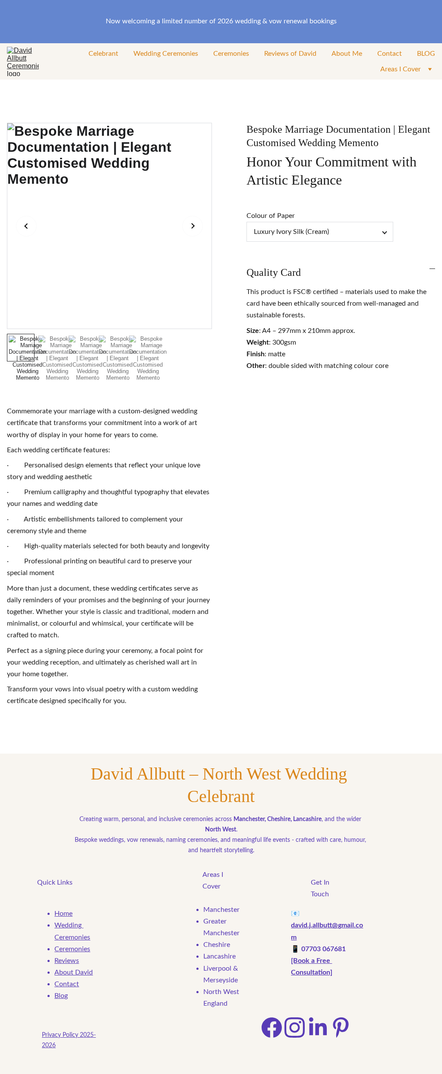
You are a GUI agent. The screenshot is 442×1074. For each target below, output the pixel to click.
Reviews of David (290, 53)
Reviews (66, 960)
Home (63, 913)
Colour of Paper (270, 215)
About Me (347, 53)
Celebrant (103, 53)
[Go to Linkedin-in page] (318, 1027)
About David (73, 972)
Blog (61, 995)
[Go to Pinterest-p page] (341, 1027)
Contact (389, 53)
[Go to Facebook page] (272, 1027)
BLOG (426, 53)
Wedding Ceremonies (165, 53)
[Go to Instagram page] (294, 1027)
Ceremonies (231, 53)
